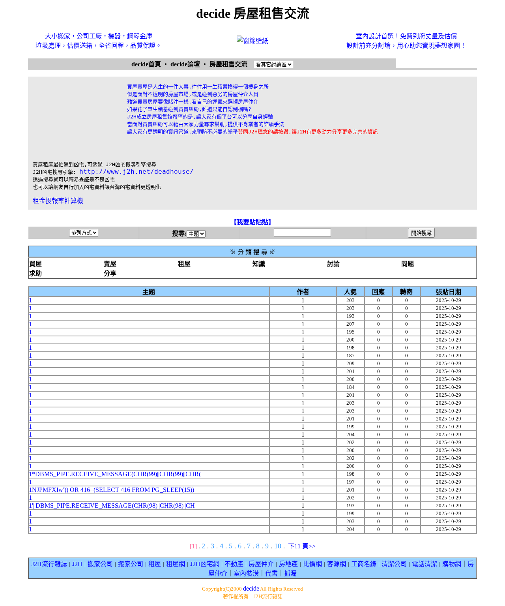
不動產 (233, 564)
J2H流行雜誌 (49, 564)
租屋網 (175, 564)
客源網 (336, 564)
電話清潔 (424, 564)
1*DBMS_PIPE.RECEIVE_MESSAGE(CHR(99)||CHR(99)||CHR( (115, 474)
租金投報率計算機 (58, 200)
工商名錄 (363, 564)
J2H (77, 564)
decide (251, 588)
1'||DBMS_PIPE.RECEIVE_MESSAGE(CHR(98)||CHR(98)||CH (112, 505)
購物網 (451, 564)
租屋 (154, 564)
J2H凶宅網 (204, 564)
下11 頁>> (302, 546)
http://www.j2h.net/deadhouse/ (136, 171)
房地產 (288, 564)
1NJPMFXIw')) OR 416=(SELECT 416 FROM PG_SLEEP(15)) (111, 489)
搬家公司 (100, 564)
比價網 (312, 564)
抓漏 (290, 573)
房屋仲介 (261, 564)
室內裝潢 (246, 573)
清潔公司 (394, 564)
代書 (271, 573)
